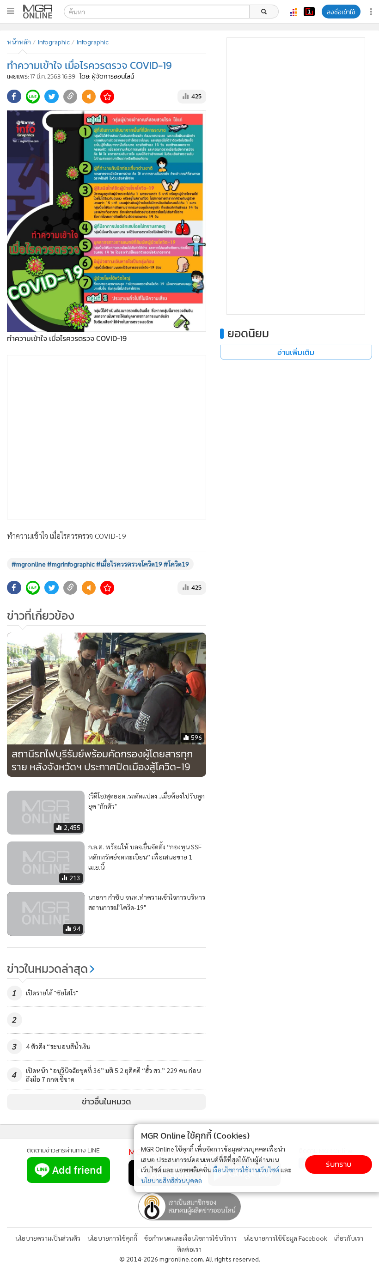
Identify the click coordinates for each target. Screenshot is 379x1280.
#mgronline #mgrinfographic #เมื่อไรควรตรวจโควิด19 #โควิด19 (100, 564)
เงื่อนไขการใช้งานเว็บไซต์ (246, 1169)
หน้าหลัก (19, 41)
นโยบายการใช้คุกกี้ (112, 1238)
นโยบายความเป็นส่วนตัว (47, 1238)
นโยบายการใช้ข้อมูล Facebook (285, 1238)
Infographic (53, 41)
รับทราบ (338, 1164)
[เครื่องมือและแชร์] (372, 12)
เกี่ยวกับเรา (348, 1238)
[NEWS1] (309, 11)
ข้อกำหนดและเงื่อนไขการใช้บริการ (190, 1238)
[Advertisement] (106, 437)
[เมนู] (10, 11)
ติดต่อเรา (189, 1249)
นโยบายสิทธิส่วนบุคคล (171, 1180)
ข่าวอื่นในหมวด (106, 1102)
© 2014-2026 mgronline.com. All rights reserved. (189, 1259)
